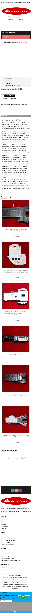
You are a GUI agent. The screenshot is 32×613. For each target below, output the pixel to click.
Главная (3, 41)
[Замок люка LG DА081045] (16, 338)
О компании (5, 526)
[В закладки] (13, 218)
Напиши (17, 611)
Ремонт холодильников (7, 536)
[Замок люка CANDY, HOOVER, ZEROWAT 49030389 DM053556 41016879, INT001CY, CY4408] (16, 296)
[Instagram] (20, 490)
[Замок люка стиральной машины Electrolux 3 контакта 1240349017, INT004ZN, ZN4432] (16, 254)
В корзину (10, 96)
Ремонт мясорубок (6, 542)
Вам (7, 595)
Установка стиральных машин (8, 551)
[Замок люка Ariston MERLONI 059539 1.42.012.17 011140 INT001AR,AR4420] (16, 378)
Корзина (17, 4)
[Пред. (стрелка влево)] (0, 610)
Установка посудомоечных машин (9, 556)
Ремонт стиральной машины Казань (10, 538)
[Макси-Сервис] (16, 11)
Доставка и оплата (6, 522)
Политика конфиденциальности (9, 567)
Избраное (11, 4)
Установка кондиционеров (8, 558)
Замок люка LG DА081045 (16, 354)
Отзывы (4, 524)
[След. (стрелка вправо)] (2, 610)
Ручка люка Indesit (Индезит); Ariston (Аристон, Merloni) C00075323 (30, 88)
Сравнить (5, 98)
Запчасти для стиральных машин (22, 41)
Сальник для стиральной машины (10, 42)
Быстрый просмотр (19, 218)
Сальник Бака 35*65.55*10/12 (28, 88)
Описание (4, 115)
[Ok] (16, 490)
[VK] (12, 490)
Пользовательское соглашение (9, 569)
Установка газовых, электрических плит (11, 560)
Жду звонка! (3, 597)
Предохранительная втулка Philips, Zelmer (16, 458)
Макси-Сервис (10, 41)
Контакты (4, 528)
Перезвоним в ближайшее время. (9, 595)
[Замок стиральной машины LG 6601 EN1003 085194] (16, 419)
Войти (21, 4)
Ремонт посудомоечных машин (9, 540)
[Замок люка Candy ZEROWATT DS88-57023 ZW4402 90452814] (16, 213)
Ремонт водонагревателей (8, 544)
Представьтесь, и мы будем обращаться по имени (11, 598)
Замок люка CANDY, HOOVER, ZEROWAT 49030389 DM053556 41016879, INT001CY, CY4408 (16, 313)
